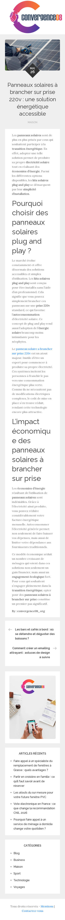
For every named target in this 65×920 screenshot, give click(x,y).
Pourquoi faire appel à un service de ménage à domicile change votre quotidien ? (33, 824)
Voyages (19, 887)
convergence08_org (31, 611)
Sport (17, 873)
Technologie (22, 880)
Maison (32, 122)
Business (19, 860)
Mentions (47, 906)
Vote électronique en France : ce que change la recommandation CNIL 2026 (35, 808)
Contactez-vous (32, 911)
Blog (17, 853)
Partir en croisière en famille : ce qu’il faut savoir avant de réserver (34, 781)
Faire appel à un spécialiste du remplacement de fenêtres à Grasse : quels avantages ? (33, 765)
